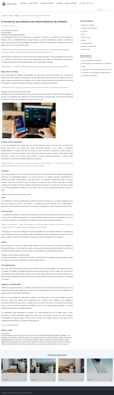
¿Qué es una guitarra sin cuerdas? (91, 60)
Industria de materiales (47, 3)
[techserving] (9, 3)
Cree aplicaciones (87, 43)
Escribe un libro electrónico (89, 28)
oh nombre (82, 3)
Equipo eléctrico (33, 3)
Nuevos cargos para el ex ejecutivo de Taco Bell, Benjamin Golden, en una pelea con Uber (97, 63)
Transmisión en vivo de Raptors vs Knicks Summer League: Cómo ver (97, 72)
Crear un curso (86, 37)
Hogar (10, 15)
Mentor (84, 40)
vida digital (59, 3)
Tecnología (23, 3)
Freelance (84, 31)
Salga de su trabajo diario (89, 46)
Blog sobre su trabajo (88, 25)
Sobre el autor (86, 49)
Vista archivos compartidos (89, 75)
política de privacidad (71, 3)
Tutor (83, 34)
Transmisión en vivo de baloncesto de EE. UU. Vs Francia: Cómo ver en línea (97, 69)
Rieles (83, 66)
